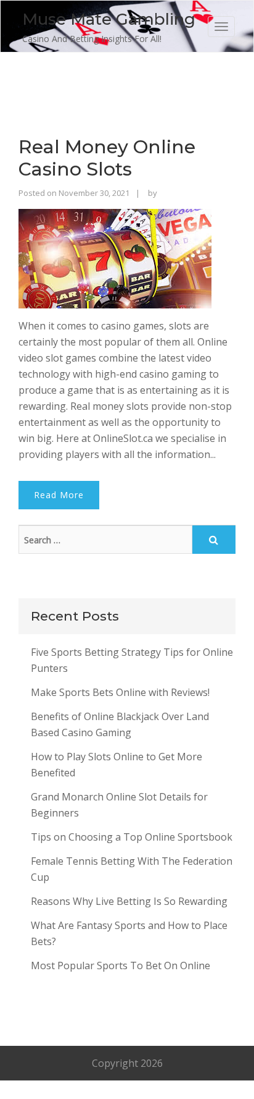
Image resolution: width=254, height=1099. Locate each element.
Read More (59, 495)
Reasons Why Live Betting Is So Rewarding (129, 901)
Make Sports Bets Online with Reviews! (120, 692)
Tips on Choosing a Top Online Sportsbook (131, 837)
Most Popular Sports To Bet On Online (120, 965)
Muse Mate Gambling (108, 19)
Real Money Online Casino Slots (106, 157)
